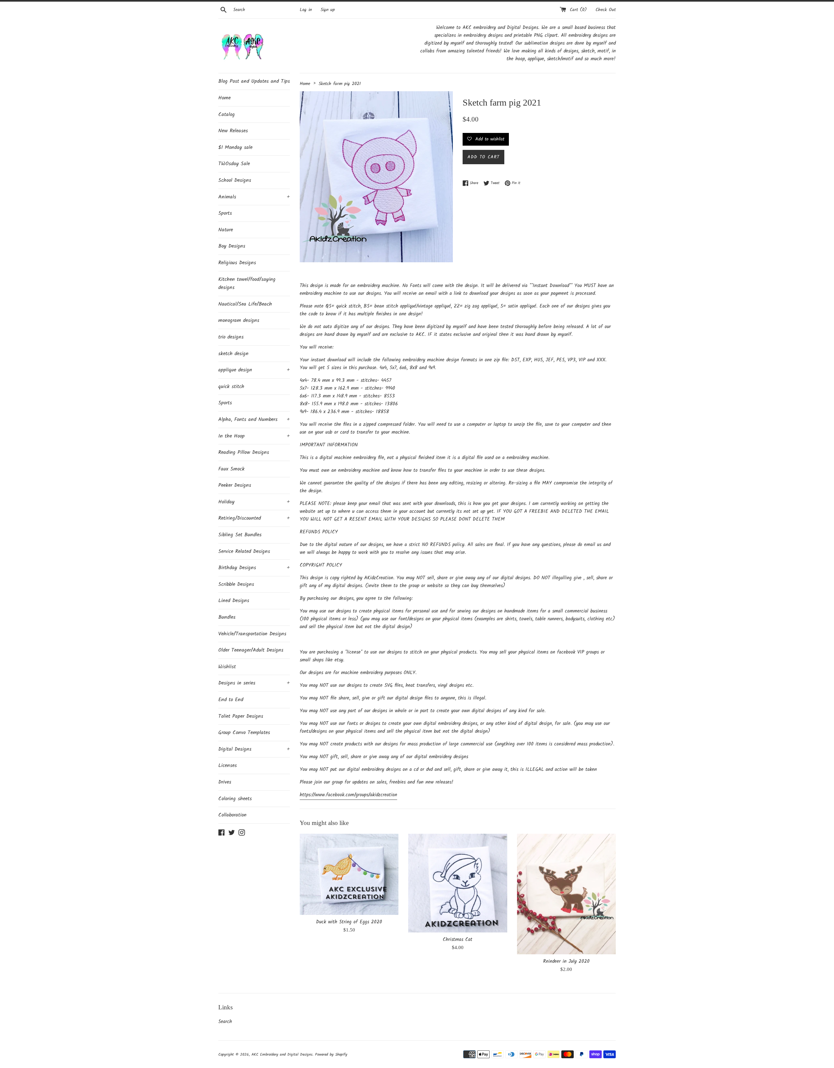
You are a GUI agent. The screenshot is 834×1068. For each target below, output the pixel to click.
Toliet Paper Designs (240, 716)
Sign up (328, 10)
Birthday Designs (254, 568)
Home (224, 98)
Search (225, 1022)
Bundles (227, 617)
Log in (306, 10)
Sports (225, 213)
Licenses (227, 765)
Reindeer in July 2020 (566, 961)
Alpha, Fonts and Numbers (254, 419)
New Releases (233, 131)
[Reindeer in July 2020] (566, 894)
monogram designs (238, 320)
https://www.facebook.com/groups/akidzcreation (348, 795)
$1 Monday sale (235, 147)
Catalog (226, 114)
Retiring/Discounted (254, 518)
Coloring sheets (235, 799)
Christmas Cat (457, 940)
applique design (254, 370)
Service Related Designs (244, 551)
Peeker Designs (234, 485)
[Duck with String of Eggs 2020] (349, 874)
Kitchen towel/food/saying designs (247, 283)
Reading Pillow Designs (243, 452)
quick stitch (231, 386)
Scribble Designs (236, 584)
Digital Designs (254, 749)
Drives (224, 782)
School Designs (234, 180)
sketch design (233, 354)
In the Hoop (254, 436)
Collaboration (232, 815)
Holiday (254, 502)
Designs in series (254, 683)
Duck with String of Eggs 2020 (349, 922)
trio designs (231, 337)
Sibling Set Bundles (240, 535)
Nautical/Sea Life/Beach (245, 304)
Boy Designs (231, 246)
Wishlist (227, 667)
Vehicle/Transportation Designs (252, 634)
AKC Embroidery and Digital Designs (282, 1054)
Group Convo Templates (244, 733)
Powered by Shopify (331, 1054)
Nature (225, 230)
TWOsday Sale (234, 164)
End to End (230, 700)
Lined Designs (233, 601)
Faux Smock (231, 469)
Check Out (606, 10)
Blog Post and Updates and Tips (254, 81)
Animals (254, 197)
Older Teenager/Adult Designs (250, 650)
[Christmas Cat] (457, 883)
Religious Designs (237, 263)
